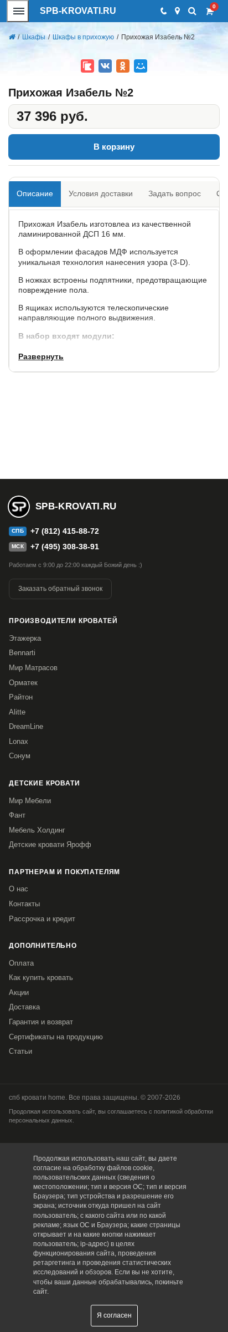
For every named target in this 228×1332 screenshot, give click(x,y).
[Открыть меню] (18, 11)
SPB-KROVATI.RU (78, 11)
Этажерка (25, 638)
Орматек (23, 682)
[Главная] (11, 37)
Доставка (24, 1007)
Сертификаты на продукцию (56, 1037)
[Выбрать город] (177, 11)
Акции (19, 992)
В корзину (114, 146)
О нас (18, 889)
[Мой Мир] (140, 66)
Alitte (17, 712)
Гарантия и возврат (41, 1022)
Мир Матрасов (33, 668)
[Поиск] (192, 11)
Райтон (21, 697)
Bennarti (22, 653)
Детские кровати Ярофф (50, 844)
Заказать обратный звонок (60, 589)
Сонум (19, 756)
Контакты (24, 904)
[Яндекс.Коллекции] (87, 66)
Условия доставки (101, 193)
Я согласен (114, 1315)
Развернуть (41, 356)
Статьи (20, 1051)
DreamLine (26, 726)
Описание (35, 193)
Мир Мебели (30, 801)
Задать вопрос (174, 193)
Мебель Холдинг (37, 830)
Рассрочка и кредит (42, 919)
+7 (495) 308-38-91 (64, 546)
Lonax (18, 741)
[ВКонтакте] (105, 66)
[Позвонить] (163, 11)
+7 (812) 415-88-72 (64, 531)
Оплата (21, 963)
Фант (17, 815)
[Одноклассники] (122, 66)
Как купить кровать (41, 977)
